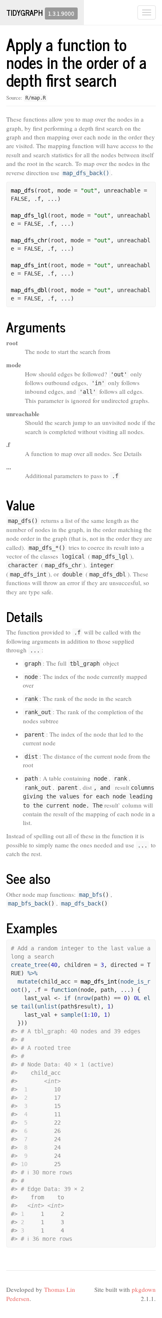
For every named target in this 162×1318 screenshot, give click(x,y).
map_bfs (90, 894)
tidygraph (24, 12)
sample (71, 1014)
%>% (32, 973)
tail (27, 1006)
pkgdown (144, 1289)
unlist (47, 1006)
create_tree (29, 965)
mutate (27, 981)
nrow (84, 998)
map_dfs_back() (86, 173)
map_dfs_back (81, 903)
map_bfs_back (28, 903)
